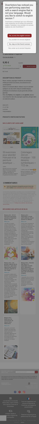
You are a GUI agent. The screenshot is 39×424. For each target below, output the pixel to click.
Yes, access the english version (19, 36)
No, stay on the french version (19, 44)
